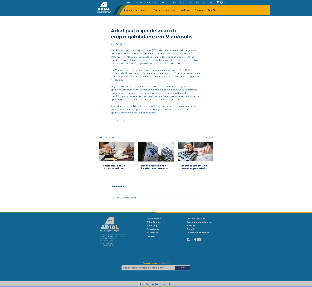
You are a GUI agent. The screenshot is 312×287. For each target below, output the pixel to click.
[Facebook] (218, 2)
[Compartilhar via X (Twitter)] (118, 121)
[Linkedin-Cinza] (199, 239)
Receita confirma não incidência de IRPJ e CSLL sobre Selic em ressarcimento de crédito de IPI (155, 167)
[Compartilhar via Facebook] (112, 121)
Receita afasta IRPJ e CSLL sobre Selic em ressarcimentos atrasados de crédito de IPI (115, 167)
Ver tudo (209, 137)
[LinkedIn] (224, 2)
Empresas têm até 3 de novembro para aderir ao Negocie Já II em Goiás (195, 167)
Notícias (184, 10)
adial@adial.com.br (112, 241)
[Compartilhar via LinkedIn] (124, 121)
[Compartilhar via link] (130, 121)
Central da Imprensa (164, 10)
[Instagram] (221, 2)
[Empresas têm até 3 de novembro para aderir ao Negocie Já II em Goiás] (195, 151)
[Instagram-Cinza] (194, 239)
